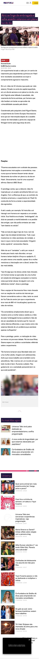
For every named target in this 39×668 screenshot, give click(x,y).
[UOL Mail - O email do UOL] (27, 3)
